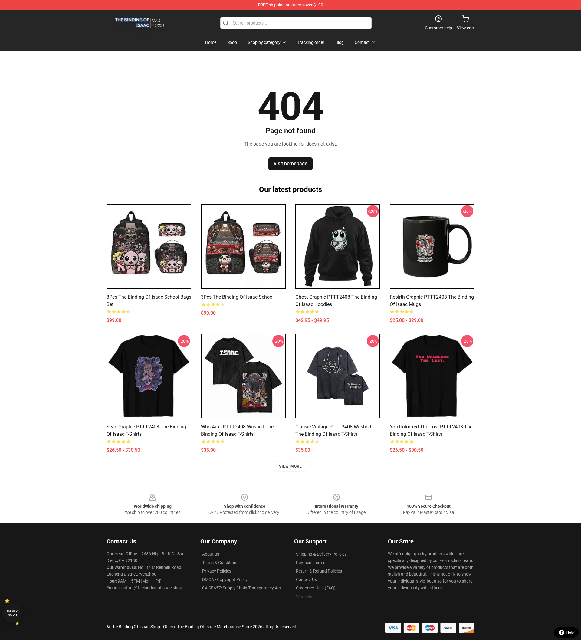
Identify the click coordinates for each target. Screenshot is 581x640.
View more (290, 466)
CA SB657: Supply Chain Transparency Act (241, 588)
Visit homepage (290, 163)
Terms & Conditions (220, 562)
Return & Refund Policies (319, 571)
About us (210, 554)
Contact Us (306, 579)
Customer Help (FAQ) (316, 588)
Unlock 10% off (12, 613)
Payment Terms (310, 562)
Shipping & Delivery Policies (321, 554)
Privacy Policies (216, 571)
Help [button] (570, 632)
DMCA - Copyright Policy (225, 579)
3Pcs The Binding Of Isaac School (237, 297)
